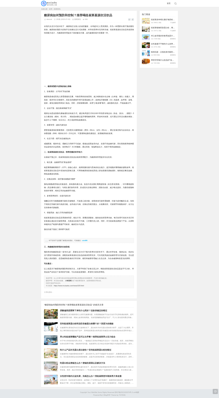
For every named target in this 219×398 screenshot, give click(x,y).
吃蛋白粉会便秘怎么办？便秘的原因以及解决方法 (82, 363)
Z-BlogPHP (106, 395)
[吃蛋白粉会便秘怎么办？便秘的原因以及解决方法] (51, 366)
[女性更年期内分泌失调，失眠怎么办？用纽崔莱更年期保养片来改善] (51, 379)
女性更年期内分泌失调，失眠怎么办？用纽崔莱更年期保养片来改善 (91, 376)
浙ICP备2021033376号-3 (124, 392)
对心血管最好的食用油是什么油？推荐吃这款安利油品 (173, 36)
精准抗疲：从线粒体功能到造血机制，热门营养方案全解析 (174, 52)
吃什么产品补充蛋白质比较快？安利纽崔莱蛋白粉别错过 (85, 350)
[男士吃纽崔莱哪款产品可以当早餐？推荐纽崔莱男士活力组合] (51, 340)
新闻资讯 (57, 9)
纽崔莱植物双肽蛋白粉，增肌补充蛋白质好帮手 (170, 28)
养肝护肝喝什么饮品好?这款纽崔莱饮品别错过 (170, 60)
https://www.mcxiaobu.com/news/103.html (69, 286)
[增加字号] (129, 19)
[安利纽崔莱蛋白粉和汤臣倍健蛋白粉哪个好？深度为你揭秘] (51, 327)
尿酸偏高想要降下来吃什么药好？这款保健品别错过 (83, 310)
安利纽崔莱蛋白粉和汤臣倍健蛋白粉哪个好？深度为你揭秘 (86, 323)
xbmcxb (49, 19)
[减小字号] (133, 19)
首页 (169, 3)
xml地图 (136, 392)
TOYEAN (122, 395)
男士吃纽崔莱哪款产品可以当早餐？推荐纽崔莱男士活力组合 (87, 337)
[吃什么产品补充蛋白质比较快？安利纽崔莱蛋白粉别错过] (51, 353)
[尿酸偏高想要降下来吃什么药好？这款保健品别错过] (51, 314)
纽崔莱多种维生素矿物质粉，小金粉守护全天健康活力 (173, 20)
